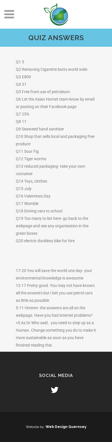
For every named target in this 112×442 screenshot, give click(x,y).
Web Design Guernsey (66, 427)
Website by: (36, 427)
